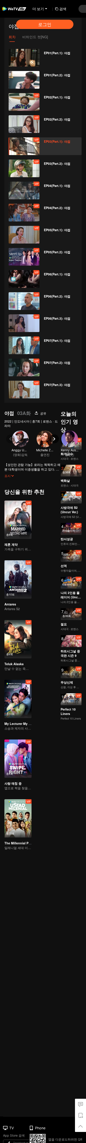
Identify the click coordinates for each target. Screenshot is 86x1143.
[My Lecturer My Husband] (18, 699)
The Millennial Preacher (22, 843)
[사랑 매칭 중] (18, 759)
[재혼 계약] (18, 520)
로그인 (44, 24)
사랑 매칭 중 (13, 783)
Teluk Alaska (14, 664)
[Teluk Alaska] (18, 639)
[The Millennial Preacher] (18, 818)
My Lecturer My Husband (23, 723)
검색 (62, 8)
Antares (10, 604)
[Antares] (18, 579)
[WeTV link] (14, 8)
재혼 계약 (11, 544)
